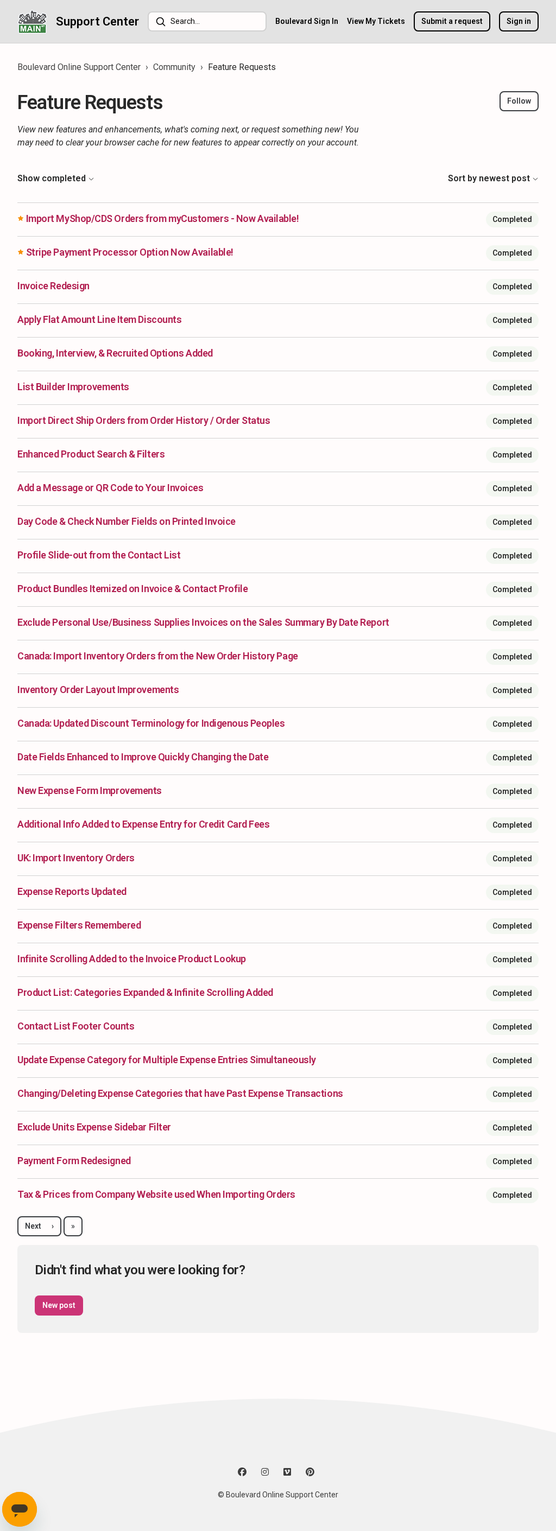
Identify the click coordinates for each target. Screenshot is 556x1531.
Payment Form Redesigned (74, 1160)
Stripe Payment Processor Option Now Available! (129, 252)
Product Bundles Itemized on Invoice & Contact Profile (132, 588)
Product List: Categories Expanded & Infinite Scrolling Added (145, 992)
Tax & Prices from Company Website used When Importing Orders (156, 1194)
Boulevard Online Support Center (79, 67)
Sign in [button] (519, 21)
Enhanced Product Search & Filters (91, 454)
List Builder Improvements (73, 386)
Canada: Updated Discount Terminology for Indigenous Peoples (151, 723)
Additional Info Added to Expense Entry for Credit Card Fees (143, 824)
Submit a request (452, 21)
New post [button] (58, 1305)
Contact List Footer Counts (75, 1026)
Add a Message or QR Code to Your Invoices (110, 487)
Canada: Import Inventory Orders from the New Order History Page (157, 656)
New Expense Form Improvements (89, 790)
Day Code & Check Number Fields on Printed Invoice (126, 521)
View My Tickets (376, 21)
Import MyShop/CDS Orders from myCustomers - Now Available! (162, 218)
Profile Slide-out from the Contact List (98, 555)
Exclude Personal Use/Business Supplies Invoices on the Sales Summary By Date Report (203, 622)
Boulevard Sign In (306, 21)
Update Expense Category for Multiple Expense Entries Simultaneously (166, 1059)
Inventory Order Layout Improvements (98, 689)
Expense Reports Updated (72, 891)
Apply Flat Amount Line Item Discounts (99, 319)
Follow (519, 101)
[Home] (32, 21)
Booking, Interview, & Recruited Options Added (115, 353)
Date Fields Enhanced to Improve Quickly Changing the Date (142, 757)
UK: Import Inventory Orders (76, 857)
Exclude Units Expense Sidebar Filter (94, 1127)
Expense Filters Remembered (79, 925)
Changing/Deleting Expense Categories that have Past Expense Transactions (180, 1093)
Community (174, 67)
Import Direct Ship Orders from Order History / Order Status (143, 420)
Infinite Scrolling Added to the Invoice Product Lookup (131, 958)
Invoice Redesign (53, 285)
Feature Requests (242, 67)
